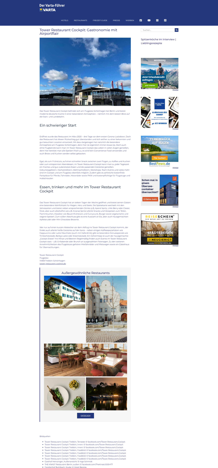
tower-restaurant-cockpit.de (53, 263)
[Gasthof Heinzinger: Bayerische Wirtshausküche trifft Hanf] (64, 292)
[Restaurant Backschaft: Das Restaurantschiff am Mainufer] (106, 393)
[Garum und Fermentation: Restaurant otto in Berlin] (64, 393)
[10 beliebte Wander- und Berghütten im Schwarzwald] (85, 360)
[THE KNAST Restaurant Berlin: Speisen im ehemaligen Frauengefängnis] (106, 309)
